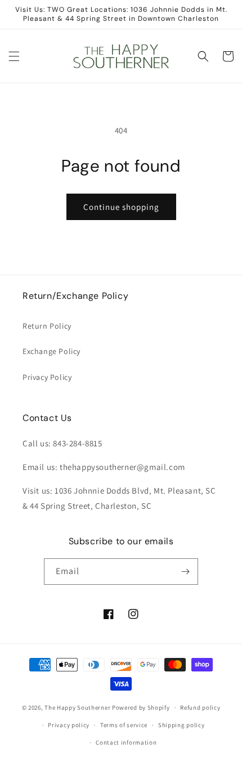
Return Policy (47, 326)
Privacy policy (68, 725)
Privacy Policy (47, 377)
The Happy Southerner (77, 707)
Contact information (126, 742)
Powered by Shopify (141, 707)
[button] (14, 56)
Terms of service (123, 725)
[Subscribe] (185, 571)
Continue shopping (121, 206)
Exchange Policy (51, 351)
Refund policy (200, 707)
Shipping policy (181, 725)
